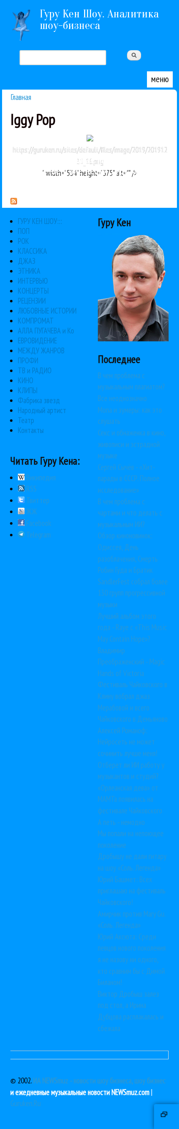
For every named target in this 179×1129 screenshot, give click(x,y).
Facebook (38, 523)
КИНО (25, 380)
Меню (160, 79)
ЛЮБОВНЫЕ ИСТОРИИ (47, 311)
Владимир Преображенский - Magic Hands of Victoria (131, 661)
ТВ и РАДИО (35, 370)
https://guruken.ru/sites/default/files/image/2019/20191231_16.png (90, 155)
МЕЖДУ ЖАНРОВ (41, 350)
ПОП (24, 231)
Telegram (38, 535)
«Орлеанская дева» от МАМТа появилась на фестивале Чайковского (130, 799)
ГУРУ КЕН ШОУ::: (40, 221)
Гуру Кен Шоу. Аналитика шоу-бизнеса (99, 19)
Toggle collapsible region (166, 1116)
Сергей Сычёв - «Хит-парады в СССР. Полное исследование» (128, 478)
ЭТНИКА (29, 271)
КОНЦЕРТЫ (33, 291)
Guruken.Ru (25, 1103)
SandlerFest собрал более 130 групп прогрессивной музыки (133, 593)
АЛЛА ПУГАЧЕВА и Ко (46, 331)
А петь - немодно (121, 822)
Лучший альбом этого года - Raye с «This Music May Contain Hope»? (132, 627)
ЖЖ (31, 511)
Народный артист (42, 410)
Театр (26, 420)
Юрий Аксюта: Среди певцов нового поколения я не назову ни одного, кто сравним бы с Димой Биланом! (132, 959)
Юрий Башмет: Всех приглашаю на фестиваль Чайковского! (132, 890)
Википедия (40, 477)
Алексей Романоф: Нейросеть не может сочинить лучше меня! (127, 741)
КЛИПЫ (27, 390)
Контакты (31, 430)
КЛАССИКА (32, 251)
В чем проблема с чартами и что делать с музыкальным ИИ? (130, 512)
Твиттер (37, 500)
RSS (31, 489)
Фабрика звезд (39, 400)
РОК (23, 241)
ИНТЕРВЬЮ (33, 281)
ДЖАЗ (26, 261)
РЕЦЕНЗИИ (32, 301)
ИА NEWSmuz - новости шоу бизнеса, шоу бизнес (99, 1080)
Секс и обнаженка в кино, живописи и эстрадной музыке (131, 444)
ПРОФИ (28, 360)
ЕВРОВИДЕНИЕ (37, 341)
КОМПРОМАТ (36, 321)
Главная (20, 97)
